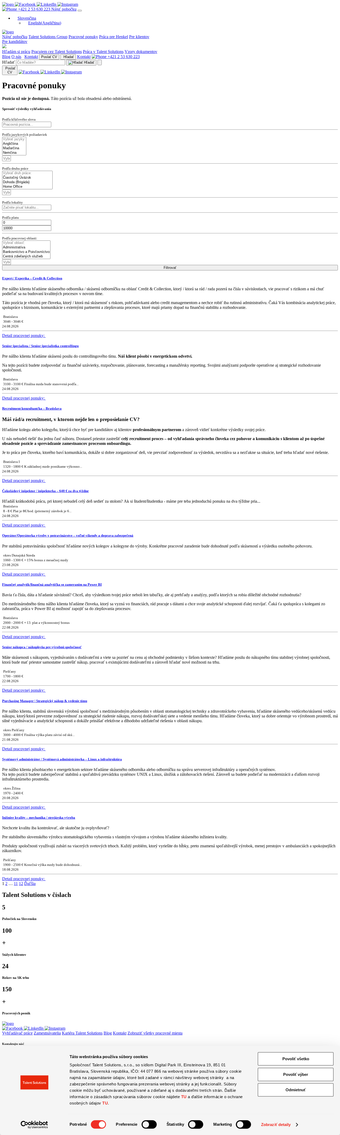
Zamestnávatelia (47, 1033)
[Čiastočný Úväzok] (27, 178)
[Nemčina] (14, 153)
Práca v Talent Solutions (103, 51)
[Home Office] (27, 187)
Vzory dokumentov (141, 51)
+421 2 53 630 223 (34, 9)
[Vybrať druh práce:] (27, 173)
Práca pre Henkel (113, 36)
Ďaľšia (30, 883)
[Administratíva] (26, 247)
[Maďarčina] (14, 148)
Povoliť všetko (295, 1059)
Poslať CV (49, 57)
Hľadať (68, 57)
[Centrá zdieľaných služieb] (26, 256)
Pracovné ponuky (83, 36)
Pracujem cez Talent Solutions (56, 51)
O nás (16, 56)
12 (21, 883)
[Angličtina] (14, 144)
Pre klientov (139, 36)
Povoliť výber (295, 1074)
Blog (6, 56)
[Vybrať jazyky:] (14, 139)
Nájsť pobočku (63, 9)
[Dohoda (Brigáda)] (27, 182)
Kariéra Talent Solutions (82, 1033)
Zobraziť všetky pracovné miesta (155, 1033)
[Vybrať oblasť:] (26, 243)
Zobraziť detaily (276, 1124)
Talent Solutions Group (47, 36)
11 (16, 883)
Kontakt (31, 56)
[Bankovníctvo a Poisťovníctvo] (26, 252)
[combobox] (6, 158)
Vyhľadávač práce (17, 1033)
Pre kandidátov (14, 41)
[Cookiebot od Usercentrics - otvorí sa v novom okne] (34, 1125)
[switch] (149, 1124)
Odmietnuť (296, 1090)
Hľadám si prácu (16, 51)
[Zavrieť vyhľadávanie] (99, 62)
